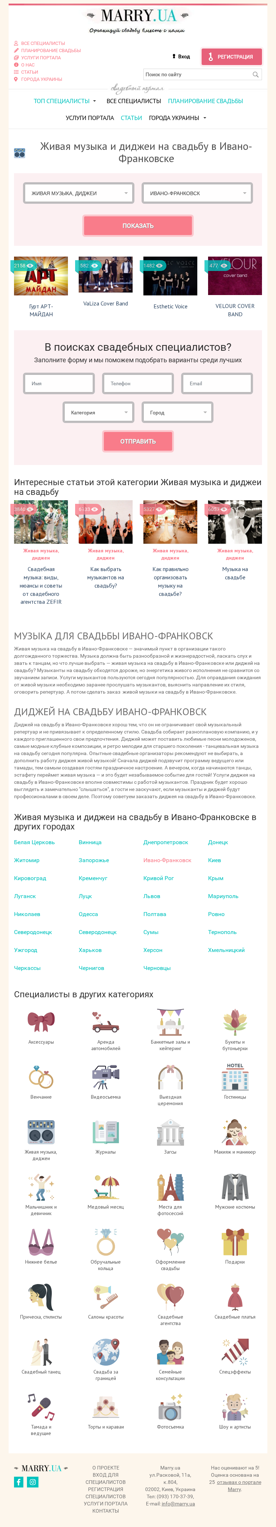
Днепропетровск (165, 842)
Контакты (105, 1511)
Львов (151, 896)
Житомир (27, 860)
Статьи (131, 118)
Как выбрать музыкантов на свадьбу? (105, 577)
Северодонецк (33, 932)
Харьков (90, 950)
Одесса (88, 914)
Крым (216, 878)
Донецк (218, 842)
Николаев (27, 914)
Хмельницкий (226, 950)
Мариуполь (223, 896)
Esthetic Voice (170, 306)
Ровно (216, 914)
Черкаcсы (27, 968)
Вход (184, 56)
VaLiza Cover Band (105, 303)
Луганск (25, 896)
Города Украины (174, 118)
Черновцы (157, 968)
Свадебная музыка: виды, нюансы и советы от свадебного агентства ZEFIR (41, 585)
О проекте (105, 1468)
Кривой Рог (158, 878)
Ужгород (25, 950)
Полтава (154, 914)
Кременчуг (93, 878)
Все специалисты (133, 101)
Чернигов (91, 968)
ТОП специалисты (61, 101)
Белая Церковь (34, 842)
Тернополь (222, 932)
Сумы (150, 932)
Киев (214, 860)
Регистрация (235, 57)
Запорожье (94, 860)
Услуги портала (90, 118)
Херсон (152, 950)
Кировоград (30, 878)
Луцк (85, 896)
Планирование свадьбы (205, 101)
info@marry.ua (178, 1504)
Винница (90, 842)
